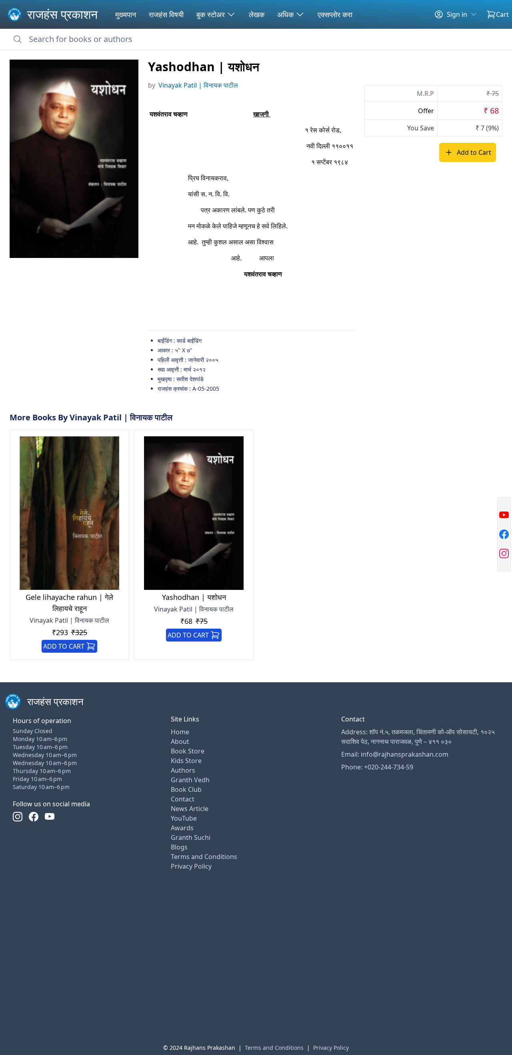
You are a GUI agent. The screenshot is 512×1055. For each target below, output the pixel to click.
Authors (183, 770)
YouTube (184, 818)
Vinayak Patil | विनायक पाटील (198, 85)
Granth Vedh (190, 779)
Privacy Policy (191, 866)
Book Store (187, 751)
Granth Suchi (190, 837)
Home (180, 731)
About (180, 741)
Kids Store (186, 760)
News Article (189, 808)
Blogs (179, 847)
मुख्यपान (125, 14)
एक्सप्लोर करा (335, 14)
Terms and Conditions (204, 856)
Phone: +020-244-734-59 (377, 767)
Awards (182, 827)
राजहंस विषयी (166, 14)
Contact (182, 799)
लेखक (256, 14)
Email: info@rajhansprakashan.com (394, 754)
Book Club (186, 789)
